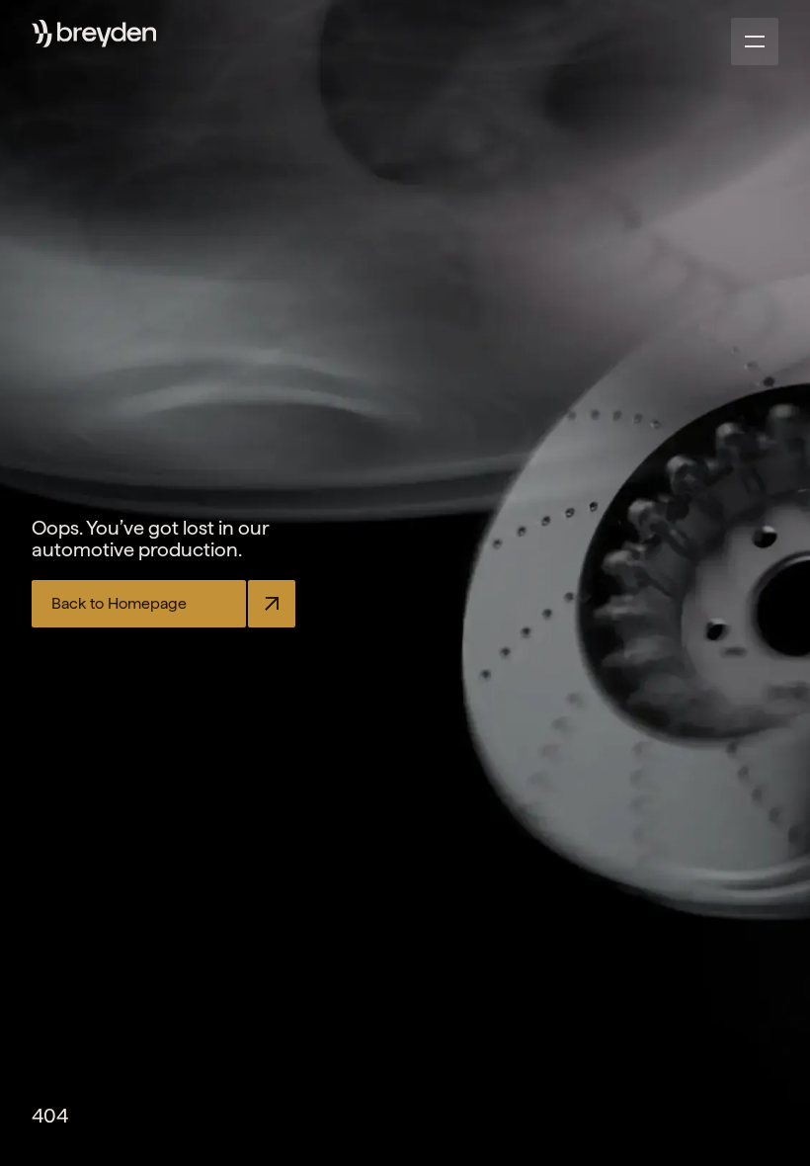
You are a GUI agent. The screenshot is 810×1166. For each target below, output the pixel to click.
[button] (754, 41)
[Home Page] (106, 34)
